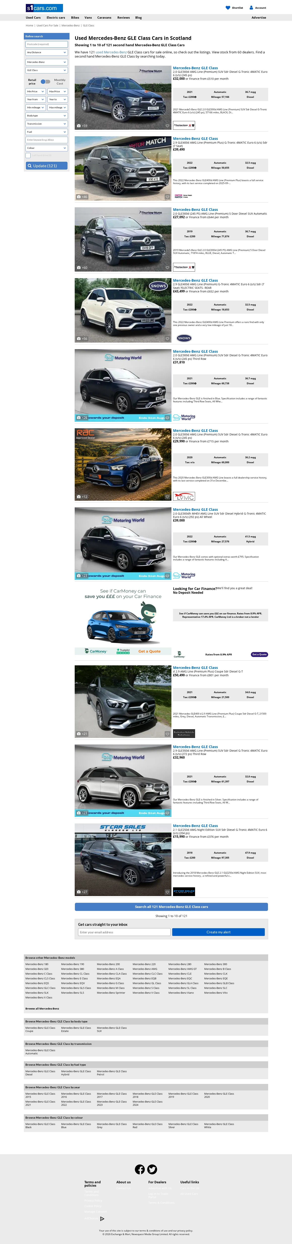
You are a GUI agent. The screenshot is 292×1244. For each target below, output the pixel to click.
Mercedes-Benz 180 (36, 964)
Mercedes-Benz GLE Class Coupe (40, 1029)
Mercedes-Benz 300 (215, 964)
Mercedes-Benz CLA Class (112, 973)
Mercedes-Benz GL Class (147, 983)
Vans (88, 17)
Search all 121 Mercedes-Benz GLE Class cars (171, 906)
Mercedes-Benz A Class (110, 968)
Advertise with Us (160, 1188)
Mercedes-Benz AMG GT (182, 968)
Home (29, 25)
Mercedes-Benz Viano (181, 992)
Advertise (259, 17)
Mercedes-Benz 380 (72, 968)
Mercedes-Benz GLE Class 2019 (183, 1095)
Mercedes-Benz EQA (109, 978)
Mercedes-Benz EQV (73, 983)
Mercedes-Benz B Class (217, 968)
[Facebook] (140, 1172)
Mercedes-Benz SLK (36, 992)
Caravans (104, 17)
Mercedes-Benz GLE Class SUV (112, 1029)
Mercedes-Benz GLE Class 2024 (147, 1103)
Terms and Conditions (91, 1193)
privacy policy (184, 1230)
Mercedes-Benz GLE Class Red (147, 1125)
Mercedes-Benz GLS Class (76, 987)
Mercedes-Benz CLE (179, 973)
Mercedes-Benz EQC (180, 978)
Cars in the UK (189, 1188)
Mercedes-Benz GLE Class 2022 (76, 1103)
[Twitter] (152, 1172)
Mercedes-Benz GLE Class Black (40, 1125)
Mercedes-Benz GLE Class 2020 (219, 1095)
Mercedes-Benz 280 (179, 964)
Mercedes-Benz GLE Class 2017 (112, 1095)
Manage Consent (95, 1211)
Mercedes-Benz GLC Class (40, 987)
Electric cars (56, 17)
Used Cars (33, 17)
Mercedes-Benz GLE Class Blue (76, 1125)
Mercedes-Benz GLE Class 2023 (112, 1103)
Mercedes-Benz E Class (74, 978)
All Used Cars (189, 1194)
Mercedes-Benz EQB (144, 978)
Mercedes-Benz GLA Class (183, 983)
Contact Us (123, 1188)
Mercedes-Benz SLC (215, 987)
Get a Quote (259, 654)
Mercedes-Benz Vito (216, 992)
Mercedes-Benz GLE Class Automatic (40, 1052)
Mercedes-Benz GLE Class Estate (76, 1029)
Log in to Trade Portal (158, 1195)
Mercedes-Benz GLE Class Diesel (40, 1073)
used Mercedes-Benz (111, 52)
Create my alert (219, 932)
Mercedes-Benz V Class (146, 992)
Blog (138, 17)
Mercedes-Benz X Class (38, 997)
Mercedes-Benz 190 (72, 964)
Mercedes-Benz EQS (37, 983)
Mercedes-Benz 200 (108, 964)
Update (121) (45, 165)
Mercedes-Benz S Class (146, 987)
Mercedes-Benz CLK (215, 973)
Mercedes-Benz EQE (216, 978)
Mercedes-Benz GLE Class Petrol (112, 1073)
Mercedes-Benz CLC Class (147, 973)
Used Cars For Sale (47, 25)
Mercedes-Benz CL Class (75, 973)
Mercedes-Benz (71, 25)
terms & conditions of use (153, 1230)
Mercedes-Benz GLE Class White (219, 1125)
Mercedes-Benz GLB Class (219, 983)
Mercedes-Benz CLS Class (40, 978)
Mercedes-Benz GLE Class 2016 (76, 1095)
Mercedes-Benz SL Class (182, 987)
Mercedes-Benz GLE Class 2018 (147, 1095)
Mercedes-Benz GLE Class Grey (112, 1125)
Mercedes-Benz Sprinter (111, 992)
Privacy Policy (93, 1200)
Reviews (123, 17)
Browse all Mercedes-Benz (42, 1008)
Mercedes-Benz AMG (145, 968)
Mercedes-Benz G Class (110, 983)
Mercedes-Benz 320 (36, 968)
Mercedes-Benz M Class (111, 987)
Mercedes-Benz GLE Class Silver (183, 1125)
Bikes (75, 17)
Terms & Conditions (161, 1203)
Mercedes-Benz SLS (72, 992)
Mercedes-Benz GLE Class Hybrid (76, 1073)
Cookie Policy (93, 1206)
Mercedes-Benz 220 (144, 964)
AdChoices (91, 1218)
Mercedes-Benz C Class (38, 973)
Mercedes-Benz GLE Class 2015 (40, 1095)
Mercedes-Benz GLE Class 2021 (40, 1103)
